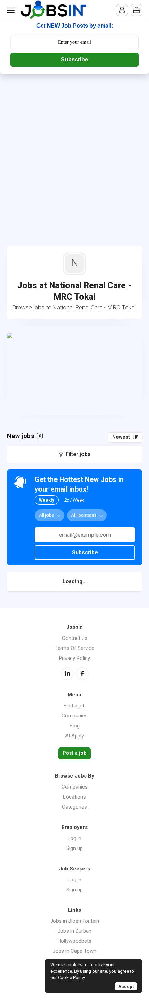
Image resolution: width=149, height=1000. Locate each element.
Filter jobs (78, 454)
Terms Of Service (74, 648)
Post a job (74, 753)
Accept (126, 986)
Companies (75, 716)
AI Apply (74, 736)
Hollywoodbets (74, 941)
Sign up (74, 848)
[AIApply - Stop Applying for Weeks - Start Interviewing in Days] (74, 370)
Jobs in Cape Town (74, 951)
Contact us (74, 638)
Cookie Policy (71, 977)
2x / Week (74, 500)
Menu (12, 10)
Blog (75, 726)
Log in (74, 838)
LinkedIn (67, 674)
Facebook (82, 674)
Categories (74, 807)
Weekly (46, 500)
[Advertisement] (74, 151)
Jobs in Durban (74, 931)
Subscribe (74, 59)
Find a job (75, 706)
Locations (74, 797)
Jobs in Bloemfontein (74, 921)
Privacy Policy (74, 658)
